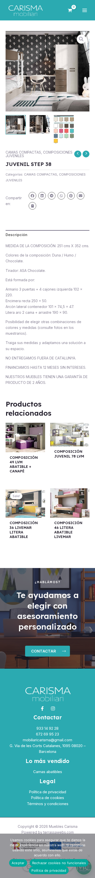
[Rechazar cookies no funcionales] (88, 855)
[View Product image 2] (40, 124)
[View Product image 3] (64, 129)
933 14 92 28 (47, 728)
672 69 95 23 (47, 734)
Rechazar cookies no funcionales (59, 863)
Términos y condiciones (47, 803)
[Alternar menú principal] (84, 10)
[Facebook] (42, 708)
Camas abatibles (47, 771)
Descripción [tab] (16, 235)
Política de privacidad (47, 791)
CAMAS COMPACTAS (23, 152)
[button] (81, 39)
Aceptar (18, 863)
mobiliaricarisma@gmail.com (47, 740)
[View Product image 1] (16, 124)
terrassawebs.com (58, 832)
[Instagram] (53, 708)
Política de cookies (47, 797)
